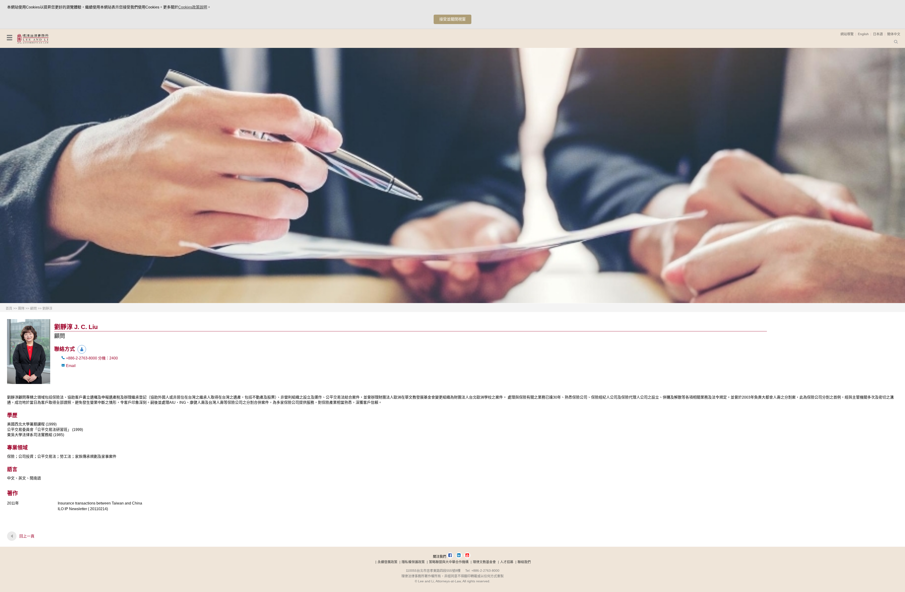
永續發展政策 (387, 562)
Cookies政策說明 (192, 7)
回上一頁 (26, 536)
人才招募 (506, 562)
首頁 (9, 308)
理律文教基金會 (484, 562)
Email (71, 366)
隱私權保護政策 (413, 562)
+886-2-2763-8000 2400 (92, 358)
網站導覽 (847, 34)
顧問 (33, 308)
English (863, 34)
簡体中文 (893, 34)
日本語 (878, 34)
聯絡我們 (524, 562)
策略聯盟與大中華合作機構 (449, 562)
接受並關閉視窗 (452, 19)
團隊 (21, 308)
